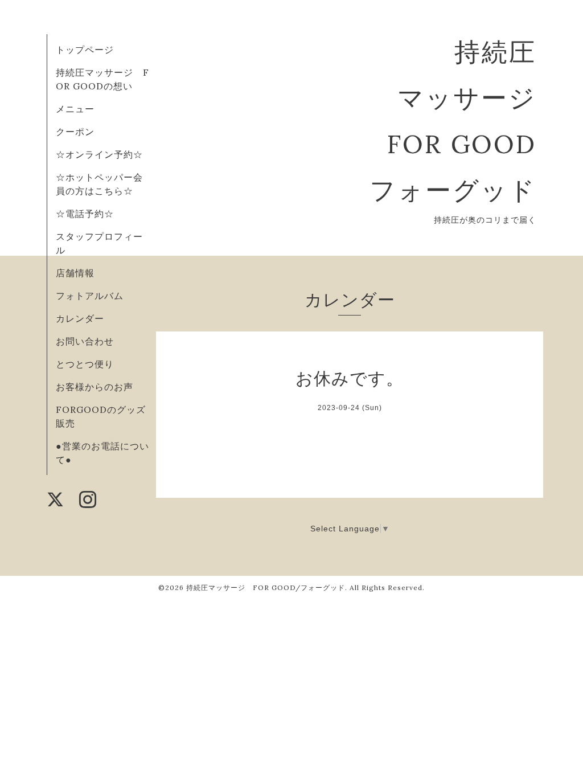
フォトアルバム (90, 295)
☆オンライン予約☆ (99, 154)
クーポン (75, 131)
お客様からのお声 (94, 386)
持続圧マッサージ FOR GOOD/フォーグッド (265, 587)
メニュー (75, 108)
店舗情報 (75, 273)
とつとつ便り (85, 364)
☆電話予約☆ (85, 213)
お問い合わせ (85, 341)
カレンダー (80, 318)
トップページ (85, 49)
